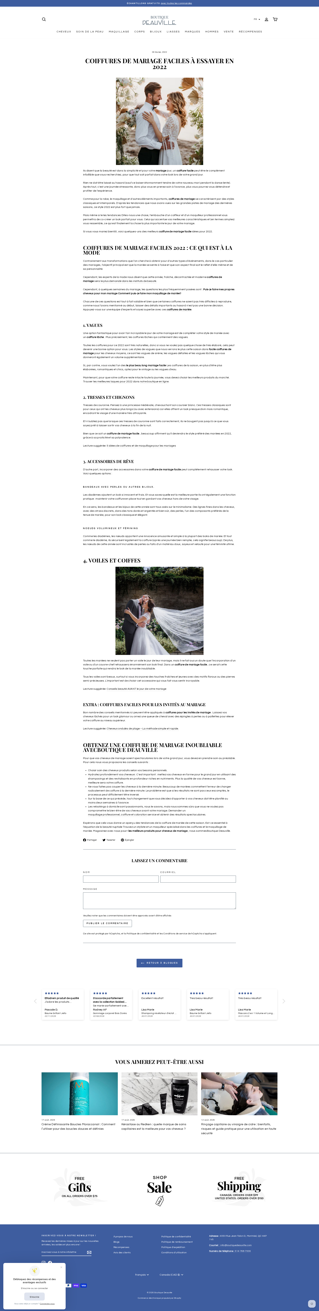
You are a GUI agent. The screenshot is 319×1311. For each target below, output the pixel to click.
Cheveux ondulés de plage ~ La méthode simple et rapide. (143, 728)
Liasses (173, 31)
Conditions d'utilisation (174, 1252)
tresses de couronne (136, 421)
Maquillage (119, 31)
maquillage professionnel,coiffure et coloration (117, 814)
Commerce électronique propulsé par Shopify (159, 1298)
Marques (192, 31)
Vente (229, 31)
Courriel (168, 872)
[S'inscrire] (89, 1252)
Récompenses (250, 31)
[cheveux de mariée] (166, 310)
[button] (257, 19)
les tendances (112, 215)
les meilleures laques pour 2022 (112, 381)
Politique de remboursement (177, 1242)
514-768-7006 (230, 1251)
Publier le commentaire (107, 923)
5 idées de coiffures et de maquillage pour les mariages (141, 445)
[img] (63, 993)
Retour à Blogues (162, 963)
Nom (86, 872)
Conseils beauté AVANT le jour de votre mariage (136, 689)
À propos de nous (123, 1236)
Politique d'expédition (173, 1247)
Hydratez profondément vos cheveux (111, 774)
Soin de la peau (90, 31)
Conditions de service (175, 933)
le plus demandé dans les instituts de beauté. (129, 281)
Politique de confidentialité (141, 933)
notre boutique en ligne (154, 381)
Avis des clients (122, 1252)
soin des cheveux (108, 770)
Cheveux (64, 31)
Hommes (212, 31)
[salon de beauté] (100, 281)
